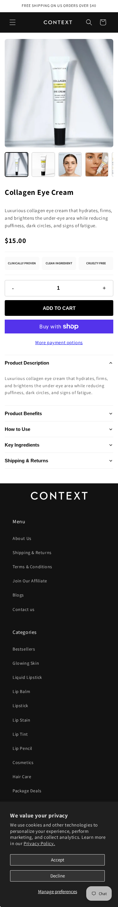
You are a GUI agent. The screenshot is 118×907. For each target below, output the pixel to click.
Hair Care (22, 776)
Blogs (18, 595)
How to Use (17, 429)
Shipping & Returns (26, 460)
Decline (57, 876)
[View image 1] (16, 164)
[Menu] (13, 22)
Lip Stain (21, 720)
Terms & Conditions (32, 566)
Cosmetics (23, 762)
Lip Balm (22, 691)
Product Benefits (23, 413)
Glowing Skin (26, 663)
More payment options (59, 342)
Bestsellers (24, 649)
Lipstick (20, 705)
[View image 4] (97, 164)
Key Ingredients (22, 445)
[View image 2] (43, 164)
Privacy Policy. (39, 843)
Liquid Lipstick (27, 677)
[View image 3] (70, 164)
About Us (22, 538)
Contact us (24, 609)
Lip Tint (20, 734)
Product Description (27, 363)
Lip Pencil (22, 748)
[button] (89, 22)
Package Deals (27, 791)
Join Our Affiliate (30, 581)
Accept (57, 860)
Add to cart (59, 308)
